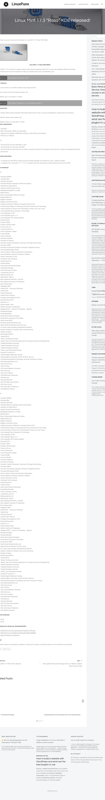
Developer (95, 4)
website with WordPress (50, 768)
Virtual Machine (69, 4)
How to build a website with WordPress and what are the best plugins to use (51, 761)
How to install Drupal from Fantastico (82, 740)
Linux (98, 291)
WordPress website (99, 143)
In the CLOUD (96, 327)
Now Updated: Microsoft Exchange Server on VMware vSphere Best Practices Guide (62, 663)
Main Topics (7, 649)
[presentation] (63, 696)
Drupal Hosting (77, 736)
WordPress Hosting (42, 755)
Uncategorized (94, 297)
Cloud (94, 291)
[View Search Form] (102, 4)
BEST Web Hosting (9, 736)
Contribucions (97, 196)
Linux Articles (83, 4)
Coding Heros (97, 377)
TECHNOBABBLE (42, 736)
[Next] (83, 700)
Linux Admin (49, 25)
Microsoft (101, 294)
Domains (95, 301)
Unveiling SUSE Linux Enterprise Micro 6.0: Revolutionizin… (62, 715)
